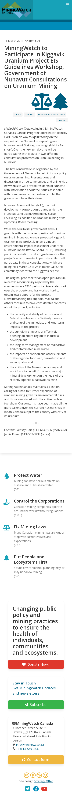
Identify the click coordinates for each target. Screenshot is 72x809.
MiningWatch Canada (34, 723)
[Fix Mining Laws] (42, 106)
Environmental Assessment (51, 114)
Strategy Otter (43, 781)
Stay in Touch (24, 683)
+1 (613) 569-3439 (27, 749)
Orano (18, 114)
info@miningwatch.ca (30, 745)
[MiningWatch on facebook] (36, 788)
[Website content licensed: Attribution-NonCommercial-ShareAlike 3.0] (36, 775)
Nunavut (30, 114)
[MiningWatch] (16, 10)
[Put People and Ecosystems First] (60, 106)
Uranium (62, 120)
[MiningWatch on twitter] (27, 788)
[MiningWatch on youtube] (44, 788)
